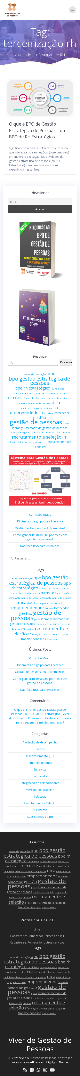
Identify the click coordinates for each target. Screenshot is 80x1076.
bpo (51, 373)
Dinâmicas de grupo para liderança (40, 521)
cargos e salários (23, 393)
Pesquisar (40, 356)
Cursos (40, 749)
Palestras (40, 796)
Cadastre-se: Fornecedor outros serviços (37, 942)
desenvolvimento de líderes (56, 398)
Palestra (50, 432)
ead (56, 408)
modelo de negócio (19, 432)
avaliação (41, 374)
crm (62, 393)
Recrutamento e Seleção (40, 803)
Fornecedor (40, 776)
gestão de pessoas (36, 422)
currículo (15, 398)
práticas (66, 432)
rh (65, 437)
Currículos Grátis (40, 515)
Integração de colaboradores (40, 783)
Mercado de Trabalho (40, 790)
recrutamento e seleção (37, 437)
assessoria (29, 374)
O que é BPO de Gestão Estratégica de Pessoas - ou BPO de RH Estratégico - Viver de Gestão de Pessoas (39, 714)
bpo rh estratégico (32, 388)
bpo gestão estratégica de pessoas (39, 381)
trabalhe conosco (59, 442)
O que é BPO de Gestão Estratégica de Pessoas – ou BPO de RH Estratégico (37, 130)
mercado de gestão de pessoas (46, 428)
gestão (39, 417)
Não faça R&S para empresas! (40, 546)
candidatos (58, 388)
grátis (67, 423)
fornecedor (62, 413)
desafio (35, 398)
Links (37, 929)
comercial (39, 393)
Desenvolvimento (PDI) (40, 756)
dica (56, 402)
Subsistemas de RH (40, 817)
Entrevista (47, 413)
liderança (18, 428)
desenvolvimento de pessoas (34, 403)
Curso (26, 398)
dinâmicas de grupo (31, 408)
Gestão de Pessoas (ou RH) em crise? (40, 528)
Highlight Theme (57, 1062)
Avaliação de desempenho (40, 742)
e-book (48, 408)
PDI (58, 432)
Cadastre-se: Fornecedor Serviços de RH (37, 936)
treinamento (40, 446)
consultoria (52, 393)
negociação (38, 432)
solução (12, 442)
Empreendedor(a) (40, 763)
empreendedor (25, 412)
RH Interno (40, 810)
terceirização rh (37, 442)
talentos (22, 442)
